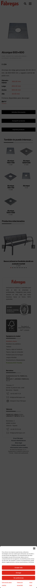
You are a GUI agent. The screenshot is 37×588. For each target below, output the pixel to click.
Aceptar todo (18, 567)
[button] (34, 548)
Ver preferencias (18, 578)
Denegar (18, 573)
